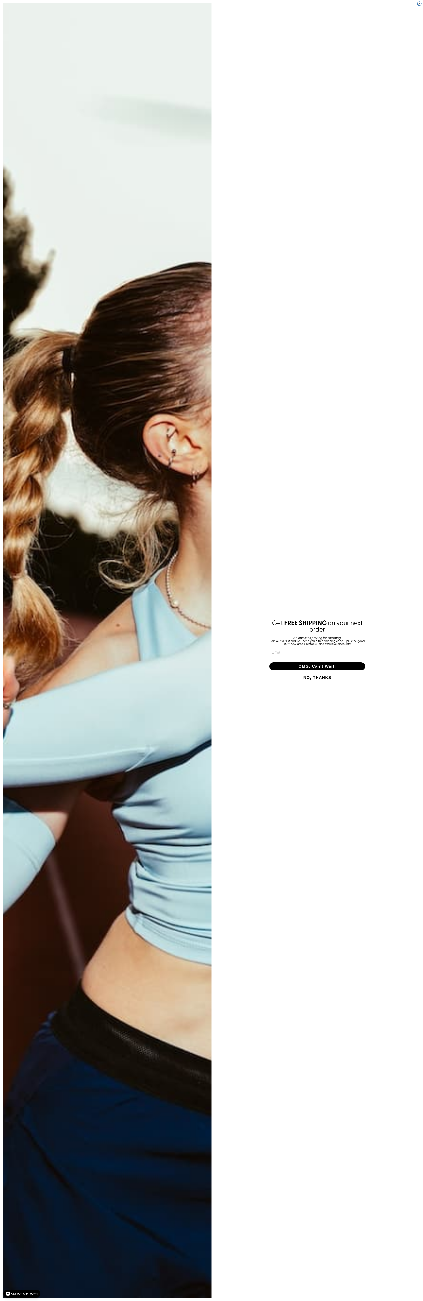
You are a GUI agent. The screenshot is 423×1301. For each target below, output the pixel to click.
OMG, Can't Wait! (317, 666)
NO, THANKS (317, 677)
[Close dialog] (419, 4)
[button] (21, 1294)
